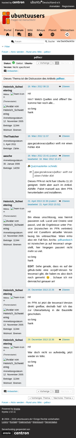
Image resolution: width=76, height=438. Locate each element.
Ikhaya (41, 30)
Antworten (12, 71)
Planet (52, 30)
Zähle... (17, 148)
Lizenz (5, 422)
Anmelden (54, 6)
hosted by (7, 2)
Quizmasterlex (39, 166)
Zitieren (66, 86)
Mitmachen (67, 30)
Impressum (38, 422)
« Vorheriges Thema (40, 398)
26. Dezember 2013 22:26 (41, 289)
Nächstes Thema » (63, 398)
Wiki (30, 30)
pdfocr (47, 52)
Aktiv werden (17, 52)
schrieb (52, 166)
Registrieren (68, 6)
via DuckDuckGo (65, 41)
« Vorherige (43, 63)
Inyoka (17, 409)
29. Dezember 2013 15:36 (41, 339)
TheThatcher (11, 136)
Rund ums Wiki (34, 52)
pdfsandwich (65, 240)
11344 (16, 125)
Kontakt (13, 422)
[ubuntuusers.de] (24, 19)
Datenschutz (25, 422)
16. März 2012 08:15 (38, 86)
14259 (16, 168)
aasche (7, 156)
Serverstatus (51, 422)
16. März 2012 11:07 (38, 136)
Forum (19, 30)
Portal (7, 30)
